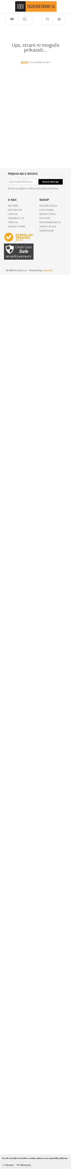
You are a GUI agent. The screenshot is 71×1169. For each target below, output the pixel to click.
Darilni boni (46, 230)
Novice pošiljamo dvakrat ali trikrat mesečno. (33, 188)
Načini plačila (47, 213)
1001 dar (36, 6)
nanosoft (47, 270)
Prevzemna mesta (50, 222)
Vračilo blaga (47, 226)
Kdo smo (13, 205)
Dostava (44, 218)
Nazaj (24, 62)
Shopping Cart (59, 19)
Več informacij (24, 1165)
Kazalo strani (16, 226)
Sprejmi (9, 1165)
